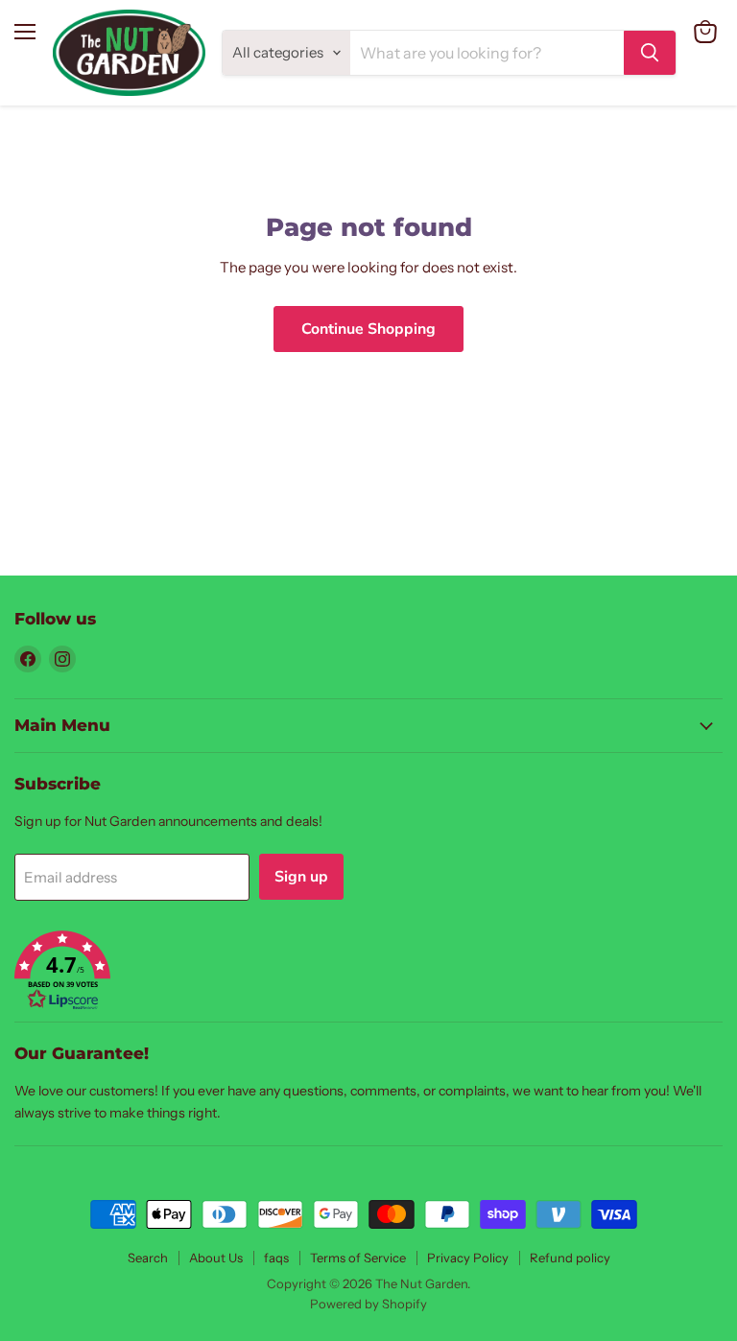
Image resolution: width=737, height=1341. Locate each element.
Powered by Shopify (368, 1303)
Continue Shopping (368, 329)
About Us (216, 1257)
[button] (368, 972)
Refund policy (570, 1257)
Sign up (301, 876)
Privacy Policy (468, 1257)
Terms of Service (358, 1257)
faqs (276, 1257)
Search (148, 1257)
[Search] (650, 53)
